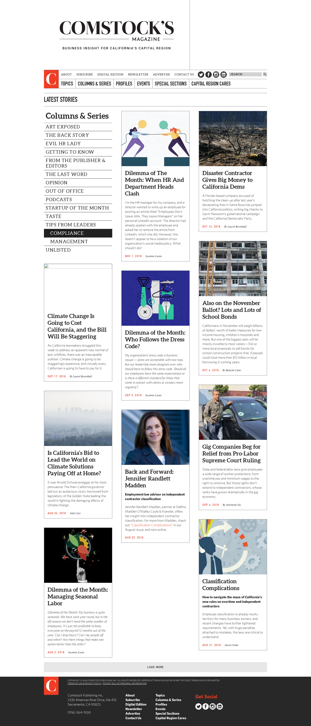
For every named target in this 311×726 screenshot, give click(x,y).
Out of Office (65, 191)
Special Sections (171, 83)
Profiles (124, 83)
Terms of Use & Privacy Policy (84, 683)
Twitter (201, 74)
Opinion (57, 182)
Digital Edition (110, 74)
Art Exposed (63, 126)
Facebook (208, 74)
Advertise (161, 74)
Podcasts (59, 199)
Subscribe (84, 74)
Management (69, 241)
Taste (54, 216)
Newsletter (138, 74)
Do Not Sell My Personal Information (125, 683)
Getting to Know (70, 152)
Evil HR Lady (63, 143)
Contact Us (184, 74)
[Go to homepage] (117, 35)
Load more (155, 667)
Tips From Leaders (71, 224)
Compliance (67, 233)
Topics (67, 83)
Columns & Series (94, 83)
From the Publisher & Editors (76, 163)
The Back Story (67, 135)
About (66, 74)
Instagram (216, 74)
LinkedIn (223, 74)
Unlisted (58, 250)
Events (143, 83)
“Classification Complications (150, 525)
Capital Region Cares (211, 83)
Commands (3, 722)
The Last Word (67, 174)
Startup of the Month (77, 207)
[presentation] (51, 79)
